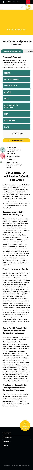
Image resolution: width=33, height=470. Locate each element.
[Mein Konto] (19, 6)
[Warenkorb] (22, 6)
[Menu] (4, 6)
